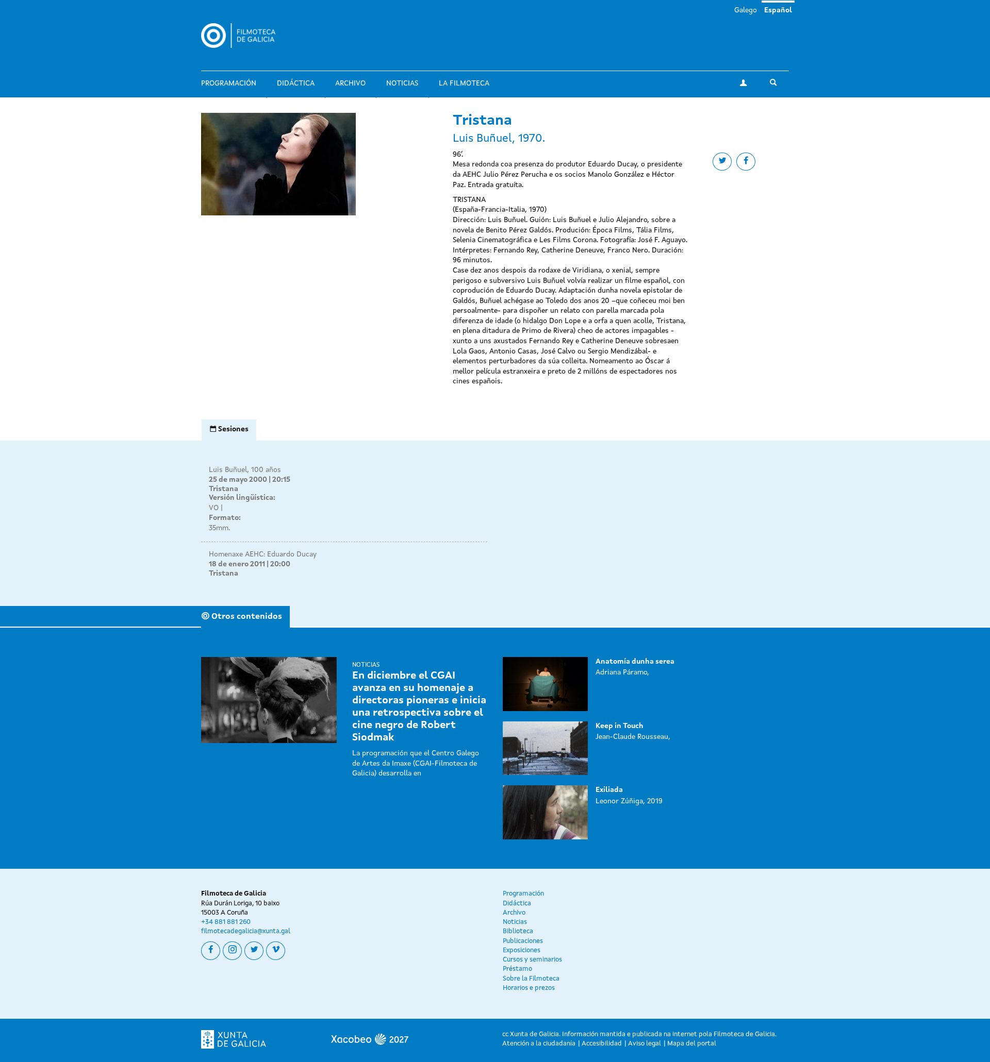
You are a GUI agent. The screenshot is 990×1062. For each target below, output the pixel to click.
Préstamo (517, 969)
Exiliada (609, 790)
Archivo (350, 83)
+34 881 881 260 (226, 922)
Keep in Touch (620, 726)
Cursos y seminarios (532, 959)
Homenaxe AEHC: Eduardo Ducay (263, 554)
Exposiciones (521, 950)
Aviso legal (644, 1043)
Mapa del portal (691, 1043)
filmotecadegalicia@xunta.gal (245, 931)
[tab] (229, 430)
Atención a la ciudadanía (538, 1043)
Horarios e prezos (529, 988)
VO (214, 508)
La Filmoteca (464, 83)
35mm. (219, 528)
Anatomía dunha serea (635, 661)
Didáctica (296, 83)
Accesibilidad (602, 1043)
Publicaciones (523, 941)
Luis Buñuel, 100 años (245, 470)
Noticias (402, 83)
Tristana (223, 489)
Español (778, 10)
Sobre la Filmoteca (531, 978)
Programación (228, 83)
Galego (745, 10)
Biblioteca (518, 931)
